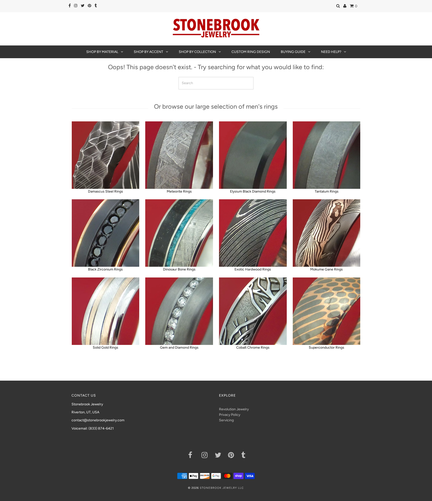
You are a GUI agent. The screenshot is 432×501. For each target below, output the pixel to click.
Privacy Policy (229, 415)
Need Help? (331, 52)
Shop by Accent (148, 52)
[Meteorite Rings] (179, 155)
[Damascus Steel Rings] (105, 155)
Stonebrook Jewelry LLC (222, 488)
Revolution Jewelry (234, 409)
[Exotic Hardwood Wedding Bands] (252, 233)
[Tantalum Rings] (326, 155)
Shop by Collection (197, 52)
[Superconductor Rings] (326, 311)
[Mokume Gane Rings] (326, 233)
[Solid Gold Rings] (105, 311)
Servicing (226, 420)
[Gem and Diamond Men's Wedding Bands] (179, 311)
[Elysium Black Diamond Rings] (252, 155)
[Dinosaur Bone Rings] (179, 233)
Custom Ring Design (251, 52)
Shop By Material (102, 52)
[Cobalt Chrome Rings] (252, 311)
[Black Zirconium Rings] (105, 233)
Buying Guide (293, 52)
